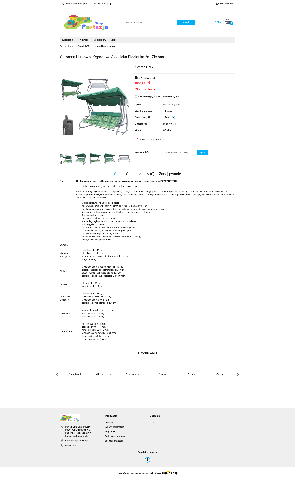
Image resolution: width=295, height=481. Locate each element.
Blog (113, 39)
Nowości (84, 39)
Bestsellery (100, 39)
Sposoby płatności (114, 441)
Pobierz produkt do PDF (152, 139)
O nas (152, 422)
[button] (111, 416)
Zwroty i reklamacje (114, 427)
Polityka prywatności (115, 436)
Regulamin (110, 431)
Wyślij (202, 152)
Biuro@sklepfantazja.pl (76, 440)
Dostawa (109, 422)
